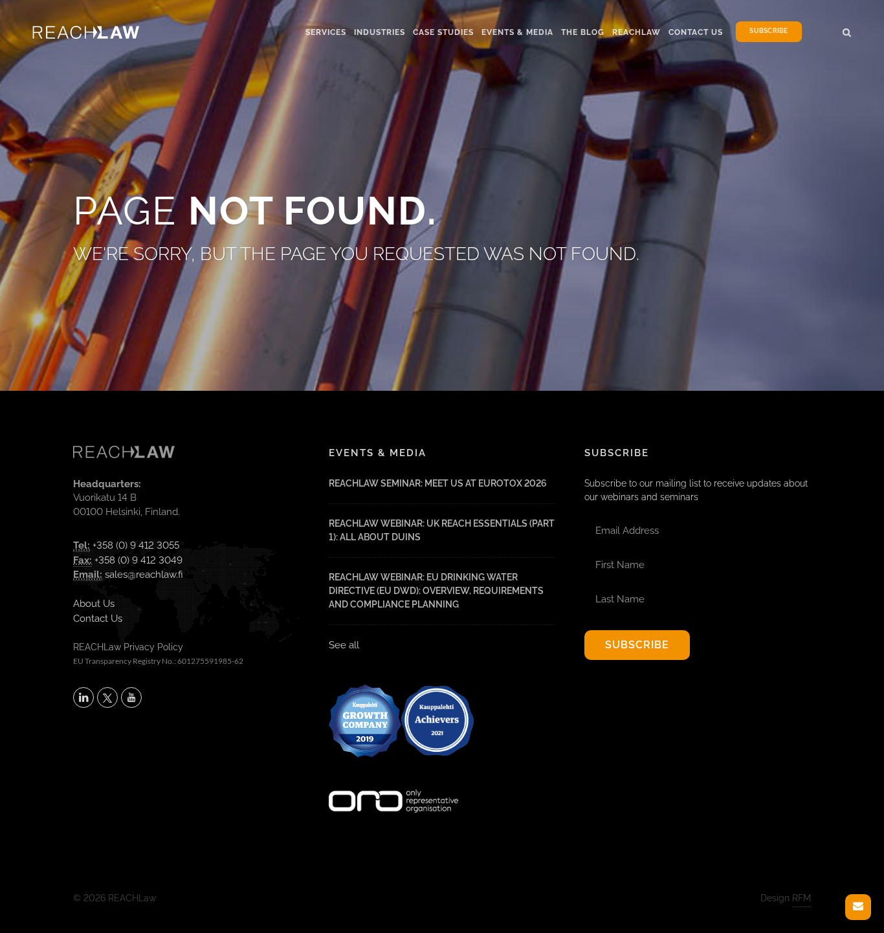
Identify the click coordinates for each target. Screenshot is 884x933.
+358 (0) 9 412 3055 (136, 545)
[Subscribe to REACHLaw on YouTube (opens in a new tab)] (131, 697)
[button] (847, 30)
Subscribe (768, 31)
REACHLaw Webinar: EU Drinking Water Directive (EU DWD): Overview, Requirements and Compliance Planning (436, 590)
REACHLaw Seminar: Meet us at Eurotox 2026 (438, 483)
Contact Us (696, 32)
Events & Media (517, 32)
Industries (379, 32)
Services (325, 32)
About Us (94, 603)
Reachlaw (636, 32)
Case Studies (443, 32)
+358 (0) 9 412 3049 (138, 560)
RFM (801, 898)
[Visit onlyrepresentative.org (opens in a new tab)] (393, 784)
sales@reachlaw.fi (144, 574)
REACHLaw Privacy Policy (128, 647)
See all (344, 645)
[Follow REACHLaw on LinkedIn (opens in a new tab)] (83, 697)
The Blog (582, 32)
